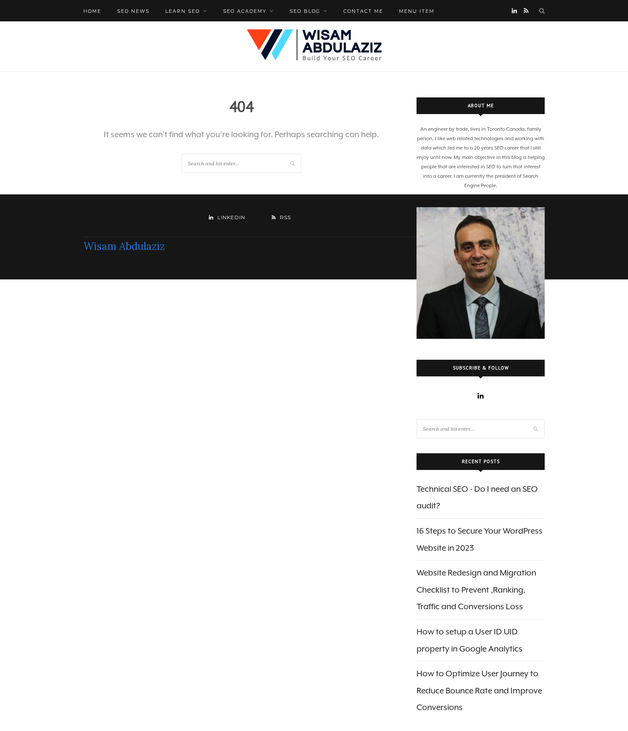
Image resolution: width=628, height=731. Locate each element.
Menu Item (416, 11)
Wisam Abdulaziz (124, 246)
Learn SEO (182, 11)
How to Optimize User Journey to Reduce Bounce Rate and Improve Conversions (479, 690)
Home (92, 11)
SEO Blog (305, 11)
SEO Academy (245, 11)
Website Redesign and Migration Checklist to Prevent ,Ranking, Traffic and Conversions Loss (476, 589)
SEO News (133, 11)
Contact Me (363, 11)
